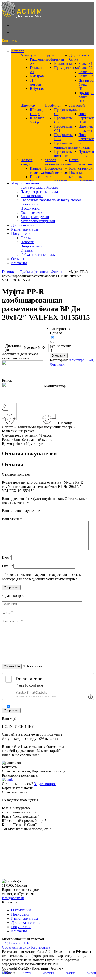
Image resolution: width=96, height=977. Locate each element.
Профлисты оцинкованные (66, 145)
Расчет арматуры (24, 229)
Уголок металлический (57, 162)
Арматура (28, 55)
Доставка (48, 972)
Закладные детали (35, 217)
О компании (21, 910)
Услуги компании (25, 183)
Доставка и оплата (26, 225)
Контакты (19, 263)
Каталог (17, 51)
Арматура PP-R (81, 360)
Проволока (53, 168)
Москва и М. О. (35, 347)
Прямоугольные (66, 68)
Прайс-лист (20, 914)
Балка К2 (86, 76)
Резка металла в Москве (39, 187)
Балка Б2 (86, 68)
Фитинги (58, 272)
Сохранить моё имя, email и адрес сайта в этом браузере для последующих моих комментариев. (42, 577)
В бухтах (37, 89)
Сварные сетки (33, 213)
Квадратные (63, 63)
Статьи (26, 238)
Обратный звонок (16, 947)
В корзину (59, 355)
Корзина (70, 972)
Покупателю (21, 234)
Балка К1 (86, 72)
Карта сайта (40, 947)
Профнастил (30, 208)
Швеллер (28, 105)
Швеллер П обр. (37, 112)
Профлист (53, 105)
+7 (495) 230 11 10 (16, 943)
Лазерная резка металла (39, 192)
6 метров (37, 76)
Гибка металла (32, 196)
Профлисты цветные (63, 154)
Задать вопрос (45, 784)
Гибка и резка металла (38, 254)
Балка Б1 (86, 63)
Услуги (27, 972)
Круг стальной (81, 168)
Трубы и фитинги (34, 272)
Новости (27, 242)
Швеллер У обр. (37, 120)
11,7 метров (35, 82)
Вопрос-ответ (31, 246)
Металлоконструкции (38, 221)
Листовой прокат (77, 107)
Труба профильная (54, 57)
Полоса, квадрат (27, 162)
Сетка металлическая (81, 162)
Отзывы (27, 250)
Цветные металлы (76, 175)
